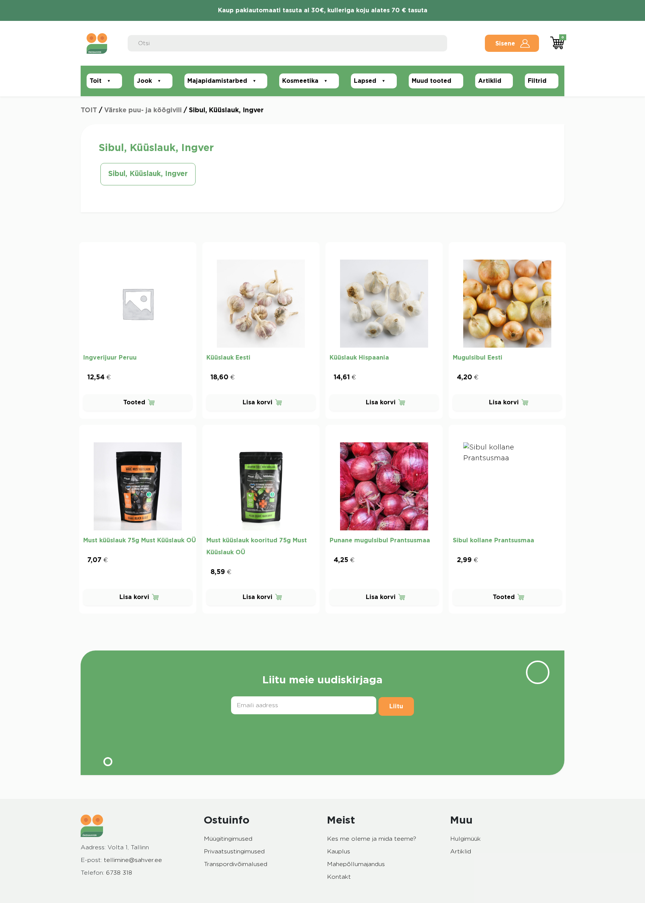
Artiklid (489, 81)
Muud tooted (431, 81)
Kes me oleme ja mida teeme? (371, 839)
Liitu (396, 706)
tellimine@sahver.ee (133, 860)
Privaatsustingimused (234, 852)
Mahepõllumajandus (356, 864)
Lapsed (365, 81)
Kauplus (338, 852)
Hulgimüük (465, 839)
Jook (144, 81)
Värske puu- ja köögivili (143, 110)
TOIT (89, 110)
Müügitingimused (228, 839)
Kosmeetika (300, 81)
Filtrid (537, 81)
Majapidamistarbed (217, 81)
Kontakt (339, 877)
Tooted (134, 402)
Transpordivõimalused (235, 864)
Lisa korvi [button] (257, 402)
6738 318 (119, 873)
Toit (96, 81)
